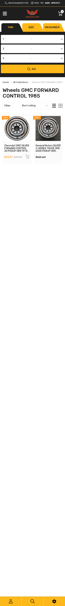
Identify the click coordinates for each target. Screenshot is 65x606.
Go (34, 69)
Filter (7, 105)
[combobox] (32, 39)
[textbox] (32, 39)
